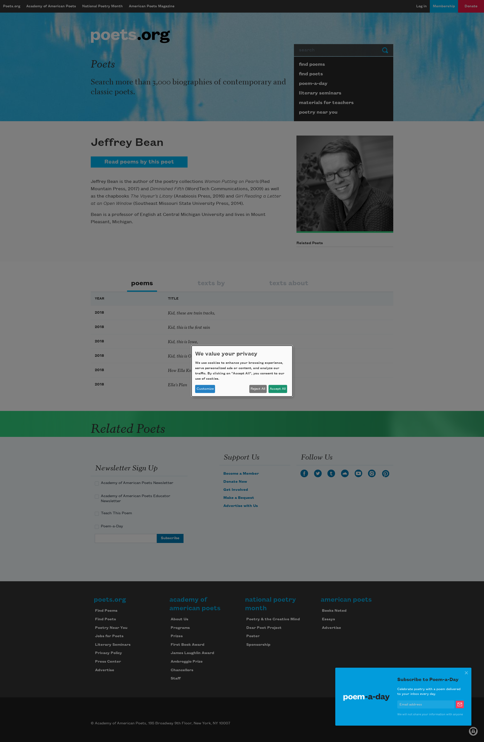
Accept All (278, 389)
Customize (205, 389)
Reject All (258, 389)
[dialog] (242, 370)
